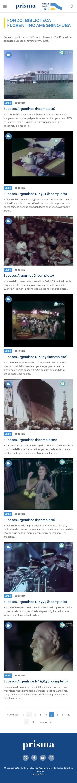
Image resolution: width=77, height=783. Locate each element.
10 (69, 714)
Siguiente (44, 722)
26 (33, 722)
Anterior (13, 714)
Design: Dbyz (38, 774)
